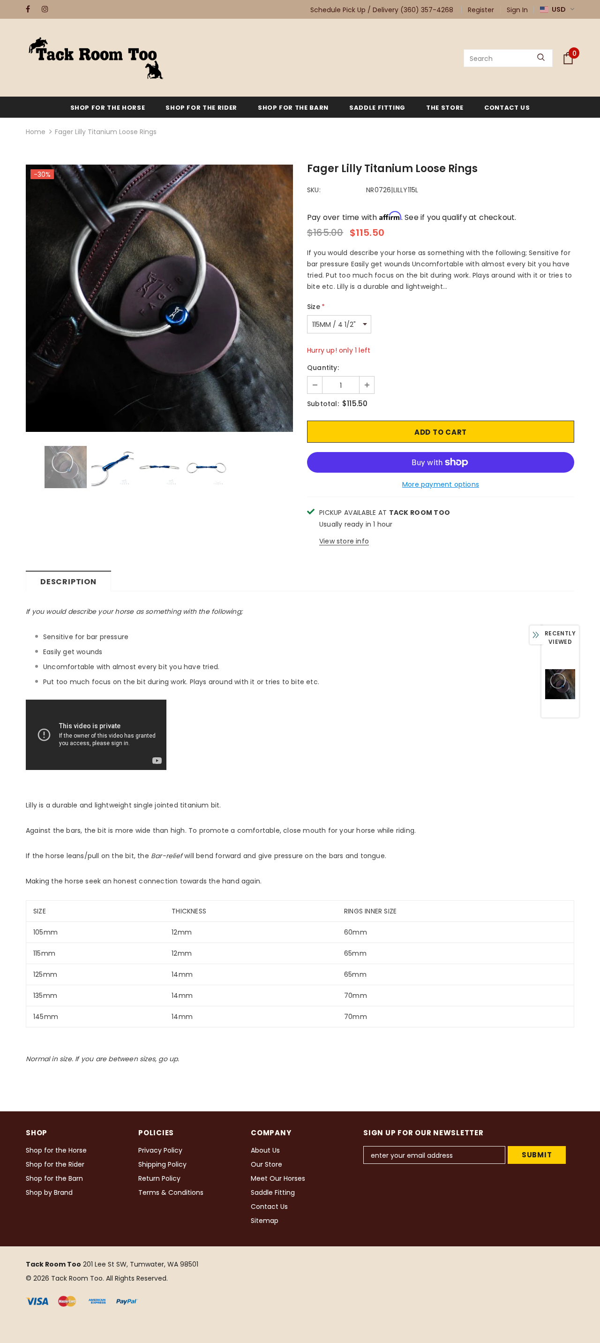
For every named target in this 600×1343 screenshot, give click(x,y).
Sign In (517, 10)
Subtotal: (323, 403)
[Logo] (96, 58)
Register (481, 10)
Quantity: (323, 367)
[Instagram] (47, 9)
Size (316, 306)
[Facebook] (32, 9)
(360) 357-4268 (426, 10)
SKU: (314, 190)
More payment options (440, 484)
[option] (159, 298)
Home (35, 131)
